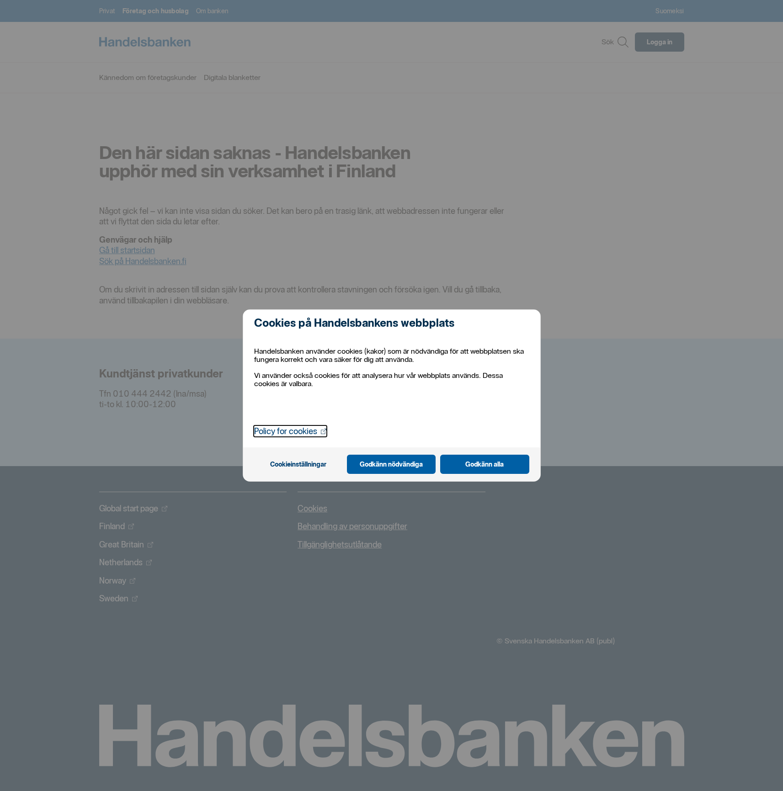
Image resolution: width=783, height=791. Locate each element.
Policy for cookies (290, 431)
